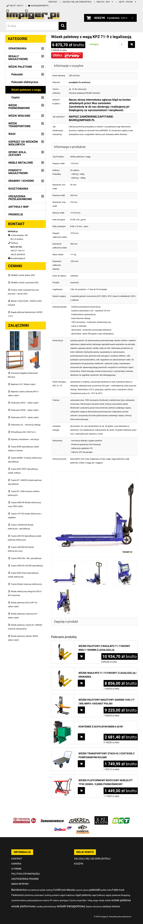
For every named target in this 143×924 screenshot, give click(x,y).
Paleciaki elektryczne (24, 82)
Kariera (16, 863)
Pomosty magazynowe (18, 172)
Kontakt (52, 2)
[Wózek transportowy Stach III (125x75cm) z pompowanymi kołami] (62, 750)
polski (126, 2)
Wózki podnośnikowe (19, 107)
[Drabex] (63, 827)
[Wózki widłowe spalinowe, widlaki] (82, 827)
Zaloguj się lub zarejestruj (77, 2)
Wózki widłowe (19, 115)
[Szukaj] (62, 26)
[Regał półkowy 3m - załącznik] (15, 352)
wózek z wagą (85, 463)
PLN (103, 2)
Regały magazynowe (18, 58)
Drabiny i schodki (21, 180)
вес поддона (97, 463)
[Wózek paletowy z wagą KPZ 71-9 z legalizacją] (94, 473)
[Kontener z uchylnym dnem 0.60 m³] (62, 723)
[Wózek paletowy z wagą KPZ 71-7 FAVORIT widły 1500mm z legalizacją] (62, 642)
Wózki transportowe (19, 125)
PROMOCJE (15, 214)
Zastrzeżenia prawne (25, 878)
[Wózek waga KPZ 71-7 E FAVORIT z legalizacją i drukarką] (62, 669)
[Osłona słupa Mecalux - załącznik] (34, 333)
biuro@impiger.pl (40, 6)
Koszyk (78, 863)
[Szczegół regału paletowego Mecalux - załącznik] (34, 352)
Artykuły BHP (18, 206)
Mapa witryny (20, 883)
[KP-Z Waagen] (101, 818)
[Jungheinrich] (52, 818)
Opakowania (17, 48)
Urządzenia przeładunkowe (20, 198)
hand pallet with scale (79, 459)
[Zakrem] (79, 818)
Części (15, 97)
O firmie (16, 868)
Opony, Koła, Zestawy (17, 154)
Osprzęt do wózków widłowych (23, 143)
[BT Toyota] (24, 818)
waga (108, 459)
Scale (102, 459)
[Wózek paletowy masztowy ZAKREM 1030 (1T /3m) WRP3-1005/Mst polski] (62, 696)
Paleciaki (17, 74)
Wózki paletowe (20, 66)
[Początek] (36, 14)
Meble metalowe (20, 162)
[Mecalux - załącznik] (15, 333)
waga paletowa (117, 459)
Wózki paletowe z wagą (26, 89)
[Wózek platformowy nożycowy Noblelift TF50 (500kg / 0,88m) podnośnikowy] (62, 776)
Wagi (12, 134)
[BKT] (121, 818)
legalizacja (94, 459)
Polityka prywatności (25, 873)
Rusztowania (18, 188)
